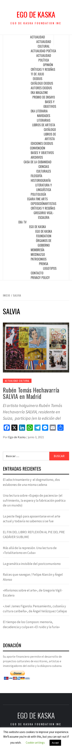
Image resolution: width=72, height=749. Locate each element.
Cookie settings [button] (35, 742)
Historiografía (41, 180)
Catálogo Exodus (42, 83)
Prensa (43, 263)
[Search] (61, 40)
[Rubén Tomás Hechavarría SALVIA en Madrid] (36, 347)
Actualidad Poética (43, 51)
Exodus (37, 78)
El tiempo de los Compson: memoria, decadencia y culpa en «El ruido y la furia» (31, 624)
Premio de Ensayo (43, 97)
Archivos (37, 157)
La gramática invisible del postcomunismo (32, 564)
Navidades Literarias (43, 118)
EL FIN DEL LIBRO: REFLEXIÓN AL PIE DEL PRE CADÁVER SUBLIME (34, 534)
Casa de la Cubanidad (37, 162)
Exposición (38, 203)
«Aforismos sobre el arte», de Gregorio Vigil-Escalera (33, 592)
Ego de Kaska (36, 14)
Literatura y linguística (43, 187)
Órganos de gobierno (43, 243)
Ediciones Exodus (42, 143)
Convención (37, 148)
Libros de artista (43, 125)
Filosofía (36, 176)
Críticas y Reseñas (43, 69)
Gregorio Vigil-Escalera (44, 215)
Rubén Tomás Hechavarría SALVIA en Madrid (31, 393)
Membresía (37, 250)
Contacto (37, 273)
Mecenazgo (38, 254)
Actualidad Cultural (43, 44)
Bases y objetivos (49, 104)
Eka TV (22, 222)
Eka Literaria (39, 111)
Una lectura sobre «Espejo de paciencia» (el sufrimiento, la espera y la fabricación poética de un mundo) (34, 500)
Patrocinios (38, 259)
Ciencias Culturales (43, 169)
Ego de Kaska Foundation (43, 233)
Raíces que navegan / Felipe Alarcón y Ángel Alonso (33, 577)
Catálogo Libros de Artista (50, 134)
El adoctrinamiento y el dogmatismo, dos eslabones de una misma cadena (31, 482)
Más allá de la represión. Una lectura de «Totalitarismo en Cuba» (30, 550)
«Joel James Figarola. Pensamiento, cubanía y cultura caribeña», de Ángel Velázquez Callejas (35, 608)
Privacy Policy (40, 277)
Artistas (50, 203)
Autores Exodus (41, 88)
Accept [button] (55, 742)
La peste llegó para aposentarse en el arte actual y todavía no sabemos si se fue (31, 518)
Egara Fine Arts (37, 199)
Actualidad (37, 37)
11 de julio (37, 74)
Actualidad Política (43, 57)
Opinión (48, 64)
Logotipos (49, 268)
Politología (38, 194)
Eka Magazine (39, 92)
